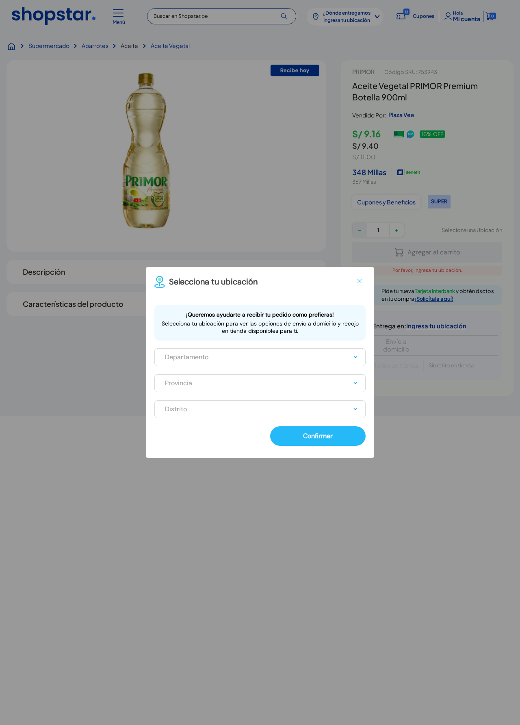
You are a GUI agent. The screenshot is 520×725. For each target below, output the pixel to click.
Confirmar (318, 436)
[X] (359, 281)
